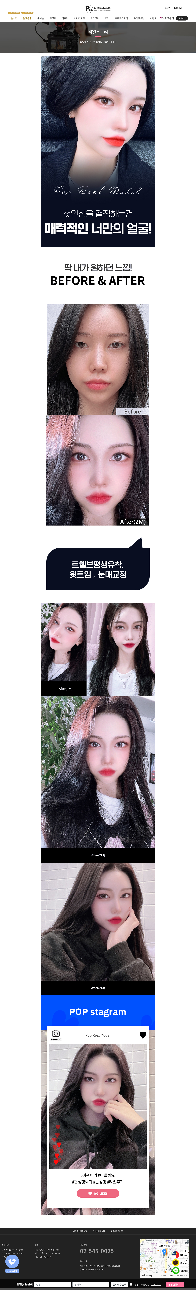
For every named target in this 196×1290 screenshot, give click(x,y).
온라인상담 (139, 18)
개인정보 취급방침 (147, 1284)
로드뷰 (163, 1276)
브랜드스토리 (121, 18)
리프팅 (65, 18)
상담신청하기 (174, 1284)
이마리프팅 (79, 18)
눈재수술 (27, 18)
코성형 (53, 18)
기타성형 (95, 18)
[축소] (185, 1255)
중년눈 (40, 18)
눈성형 (14, 18)
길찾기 (171, 1276)
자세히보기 (156, 1284)
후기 (107, 18)
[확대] (185, 1251)
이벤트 (153, 18)
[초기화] (185, 1261)
